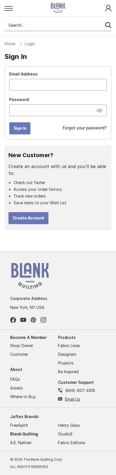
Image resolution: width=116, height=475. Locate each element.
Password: (19, 99)
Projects (65, 363)
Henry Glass (69, 425)
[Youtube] (23, 320)
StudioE (65, 434)
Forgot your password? (85, 127)
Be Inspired (68, 371)
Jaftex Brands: (24, 416)
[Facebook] (13, 320)
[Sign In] (108, 7)
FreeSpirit (19, 425)
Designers (67, 354)
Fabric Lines (69, 345)
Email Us (72, 399)
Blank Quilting (24, 434)
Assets (16, 387)
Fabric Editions (71, 442)
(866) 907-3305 (80, 390)
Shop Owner (21, 345)
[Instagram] (43, 320)
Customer (19, 354)
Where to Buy (23, 396)
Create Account (28, 218)
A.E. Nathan (21, 442)
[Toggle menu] (21, 8)
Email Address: (23, 74)
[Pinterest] (33, 320)
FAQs (15, 379)
